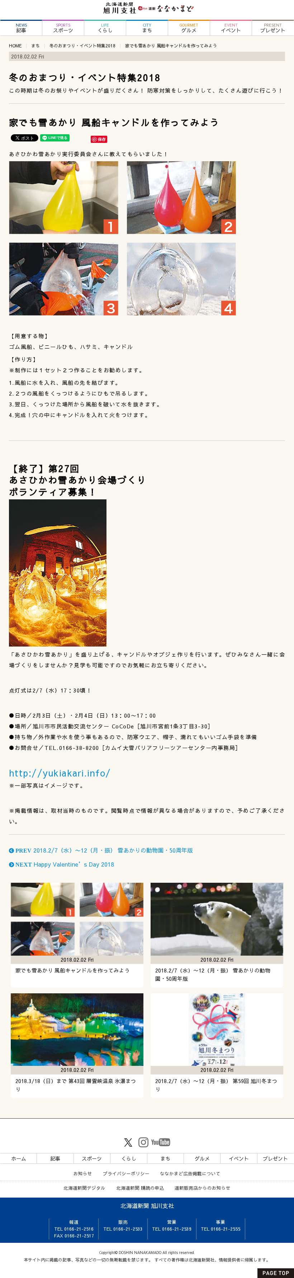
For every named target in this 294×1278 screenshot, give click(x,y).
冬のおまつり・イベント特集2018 (82, 45)
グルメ (189, 28)
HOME (15, 45)
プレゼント (272, 28)
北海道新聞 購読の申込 (140, 1188)
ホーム (18, 1158)
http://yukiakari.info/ (60, 772)
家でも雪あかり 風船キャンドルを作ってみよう (72, 970)
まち (147, 28)
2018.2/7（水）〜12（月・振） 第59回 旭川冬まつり (216, 1085)
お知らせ (83, 1173)
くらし (105, 28)
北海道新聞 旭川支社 (147, 1205)
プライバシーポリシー (126, 1173)
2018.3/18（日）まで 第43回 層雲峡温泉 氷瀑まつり (75, 1085)
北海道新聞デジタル (84, 1188)
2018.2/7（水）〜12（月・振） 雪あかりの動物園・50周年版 (103, 850)
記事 (21, 28)
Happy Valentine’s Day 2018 (64, 864)
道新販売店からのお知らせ (203, 1188)
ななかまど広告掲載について (190, 1173)
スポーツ (63, 28)
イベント (231, 28)
